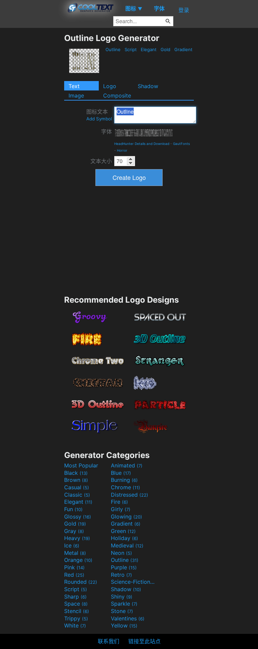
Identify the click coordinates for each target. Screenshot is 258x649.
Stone (122, 611)
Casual (76, 487)
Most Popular (81, 465)
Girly (120, 509)
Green (123, 531)
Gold (165, 49)
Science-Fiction (133, 581)
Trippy (76, 618)
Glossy (77, 516)
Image (76, 95)
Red (74, 574)
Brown (76, 479)
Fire (119, 501)
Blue (121, 472)
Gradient (183, 49)
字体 (106, 131)
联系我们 (108, 641)
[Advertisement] (32, 134)
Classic (77, 494)
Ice (71, 545)
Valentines (127, 618)
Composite (117, 95)
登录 (183, 10)
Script (130, 49)
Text (74, 86)
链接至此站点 (144, 641)
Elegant (148, 49)
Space (76, 603)
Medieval (127, 545)
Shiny (121, 596)
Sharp (75, 596)
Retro (121, 574)
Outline (113, 49)
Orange (78, 560)
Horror (122, 150)
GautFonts (181, 144)
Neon (121, 552)
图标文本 (99, 114)
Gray (74, 531)
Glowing (126, 516)
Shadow (148, 86)
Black (76, 472)
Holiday (124, 538)
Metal (75, 552)
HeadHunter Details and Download (141, 144)
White (75, 625)
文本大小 (101, 161)
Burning (124, 479)
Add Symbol (99, 118)
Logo (109, 86)
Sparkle (124, 603)
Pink (74, 567)
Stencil (76, 611)
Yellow (124, 625)
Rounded (80, 581)
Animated (126, 465)
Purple (124, 567)
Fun (73, 509)
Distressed (129, 494)
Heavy (77, 538)
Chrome (125, 487)
